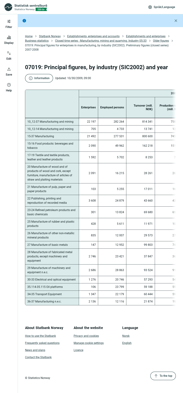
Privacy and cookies (86, 336)
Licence (78, 350)
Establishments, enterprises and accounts (93, 36)
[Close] (176, 21)
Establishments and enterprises (145, 36)
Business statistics (37, 40)
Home (29, 36)
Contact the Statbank (38, 357)
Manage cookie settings (89, 343)
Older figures (161, 40)
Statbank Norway (50, 36)
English (127, 343)
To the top (166, 375)
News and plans (35, 350)
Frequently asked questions (42, 343)
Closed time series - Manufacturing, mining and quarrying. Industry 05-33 (101, 40)
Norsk (126, 336)
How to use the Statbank (40, 336)
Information (42, 78)
